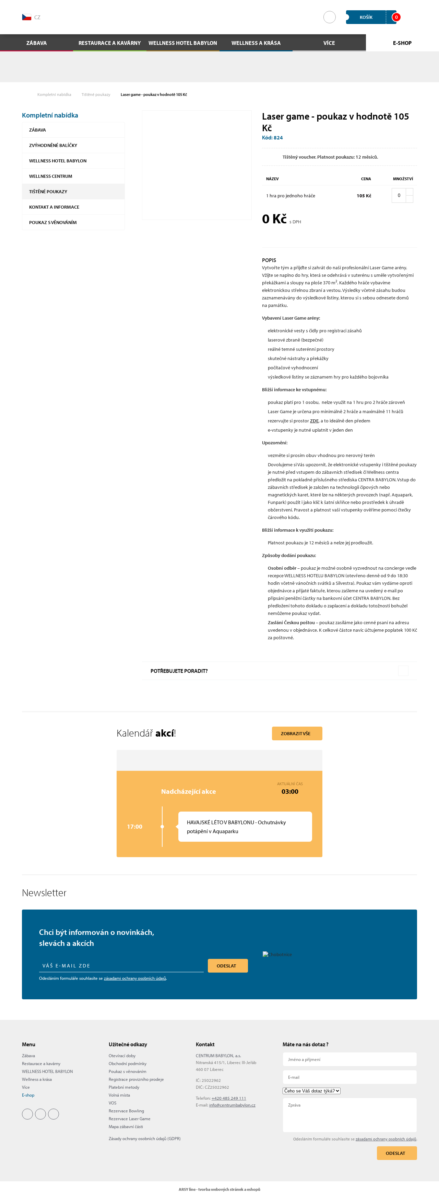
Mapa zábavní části (126, 1126)
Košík (378, 17)
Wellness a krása (37, 1079)
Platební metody (124, 1087)
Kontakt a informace (54, 207)
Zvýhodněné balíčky (53, 145)
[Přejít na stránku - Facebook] (63, 16)
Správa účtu (412, 17)
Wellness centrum (50, 176)
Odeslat (226, 966)
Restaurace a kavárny (41, 1063)
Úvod (25, 94)
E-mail (350, 1077)
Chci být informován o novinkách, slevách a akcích (96, 937)
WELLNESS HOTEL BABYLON (57, 161)
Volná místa (119, 1095)
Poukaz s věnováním (53, 222)
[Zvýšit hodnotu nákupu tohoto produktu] (409, 192)
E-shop (28, 1095)
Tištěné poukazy (96, 94)
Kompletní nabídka (54, 94)
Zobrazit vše (295, 733)
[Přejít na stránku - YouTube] (92, 16)
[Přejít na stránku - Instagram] (78, 16)
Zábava (37, 130)
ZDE (314, 421)
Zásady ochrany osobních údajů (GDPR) (145, 1138)
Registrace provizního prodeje (136, 1079)
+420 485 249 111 (229, 1098)
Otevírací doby (122, 1055)
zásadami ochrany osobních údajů (135, 978)
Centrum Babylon (219, 17)
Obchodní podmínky (127, 1063)
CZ (37, 17)
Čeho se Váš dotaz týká (350, 1091)
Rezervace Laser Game (130, 1118)
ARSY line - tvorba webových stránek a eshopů (219, 1189)
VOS (112, 1103)
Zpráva (350, 1115)
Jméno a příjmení (350, 1059)
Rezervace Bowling (126, 1110)
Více (26, 1087)
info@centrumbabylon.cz (232, 1105)
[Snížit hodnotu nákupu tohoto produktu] (409, 199)
